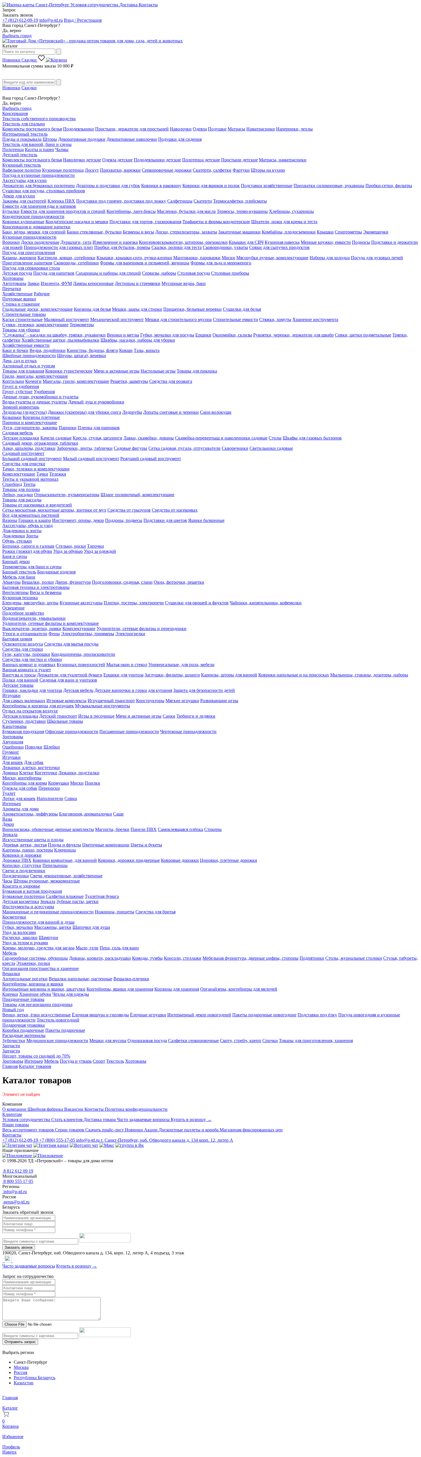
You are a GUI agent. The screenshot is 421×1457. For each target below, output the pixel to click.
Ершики (203, 334)
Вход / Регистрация (83, 20)
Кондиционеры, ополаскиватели (83, 654)
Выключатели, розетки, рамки (31, 628)
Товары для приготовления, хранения (316, 1040)
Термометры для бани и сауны (32, 566)
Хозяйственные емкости (26, 345)
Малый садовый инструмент (91, 458)
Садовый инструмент (23, 453)
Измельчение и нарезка (115, 242)
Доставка (129, 4)
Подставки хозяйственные (266, 185)
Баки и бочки (15, 350)
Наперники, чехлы (294, 128)
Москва (21, 1367)
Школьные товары (65, 721)
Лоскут (92, 170)
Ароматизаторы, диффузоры (30, 813)
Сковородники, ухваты (225, 247)
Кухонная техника (20, 597)
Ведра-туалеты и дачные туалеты (34, 401)
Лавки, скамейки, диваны (148, 437)
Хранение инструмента (315, 319)
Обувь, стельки (17, 541)
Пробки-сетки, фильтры (388, 185)
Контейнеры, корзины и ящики (32, 983)
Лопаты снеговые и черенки (171, 412)
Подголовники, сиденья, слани (122, 582)
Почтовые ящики (19, 298)
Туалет (8, 793)
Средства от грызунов (129, 510)
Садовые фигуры (130, 448)
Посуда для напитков (53, 273)
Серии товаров (70, 1129)
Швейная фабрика (45, 1109)
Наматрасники (260, 128)
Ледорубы (132, 412)
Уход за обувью (68, 551)
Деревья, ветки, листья (24, 844)
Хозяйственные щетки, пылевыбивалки (60, 340)
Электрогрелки (130, 633)
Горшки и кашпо (34, 520)
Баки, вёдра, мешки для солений (34, 231)
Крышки (325, 231)
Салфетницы (179, 201)
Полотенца (13, 149)
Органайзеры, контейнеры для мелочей (238, 989)
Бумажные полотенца (23, 896)
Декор (8, 824)
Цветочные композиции (105, 844)
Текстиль (115, 1061)
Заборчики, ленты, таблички (85, 448)
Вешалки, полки (38, 582)
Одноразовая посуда (147, 1040)
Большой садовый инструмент (32, 458)
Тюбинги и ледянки (195, 716)
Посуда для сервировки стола (31, 268)
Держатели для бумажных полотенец (38, 185)
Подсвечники (15, 875)
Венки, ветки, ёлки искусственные (36, 1014)
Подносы (361, 242)
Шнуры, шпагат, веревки (81, 355)
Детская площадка (20, 716)
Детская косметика (20, 901)
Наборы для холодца (330, 257)
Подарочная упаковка (23, 1025)
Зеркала (9, 834)
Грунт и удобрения (20, 386)
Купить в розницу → (191, 1119)
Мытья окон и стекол (126, 664)
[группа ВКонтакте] (129, 1145)
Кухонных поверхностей (81, 664)
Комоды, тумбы (147, 958)
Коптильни (13, 381)
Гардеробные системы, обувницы (35, 958)
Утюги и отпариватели (24, 633)
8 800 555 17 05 (17, 1181)
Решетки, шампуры (129, 381)
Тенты (29, 484)
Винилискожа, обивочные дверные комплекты (48, 829)
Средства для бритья (155, 911)
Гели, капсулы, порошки (26, 654)
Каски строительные (22, 319)
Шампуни (48, 937)
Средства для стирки (22, 649)
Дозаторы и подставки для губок (108, 185)
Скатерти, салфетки (212, 170)
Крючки (10, 994)
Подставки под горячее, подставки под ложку (121, 201)
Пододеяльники (78, 128)
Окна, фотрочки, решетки (179, 582)
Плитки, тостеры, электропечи (134, 602)
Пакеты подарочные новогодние (264, 1014)
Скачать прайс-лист (105, 1129)
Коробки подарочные (23, 1030)
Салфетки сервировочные (193, 1040)
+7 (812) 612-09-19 (20, 20)
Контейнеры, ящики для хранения (119, 989)
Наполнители (50, 798)
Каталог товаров (35, 1066)
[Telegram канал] (51, 1145)
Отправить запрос (20, 1342)
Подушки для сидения (180, 139)
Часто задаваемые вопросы (144, 1119)
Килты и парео (39, 149)
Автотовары (14, 283)
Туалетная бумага (102, 896)
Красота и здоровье (21, 886)
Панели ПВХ (144, 829)
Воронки (11, 242)
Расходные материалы (24, 1035)
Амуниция (12, 741)
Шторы (50, 139)
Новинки (11, 60)
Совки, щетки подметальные (363, 334)
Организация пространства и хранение (40, 968)
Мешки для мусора (107, 1040)
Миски (228, 257)
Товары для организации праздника (37, 1004)
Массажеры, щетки (52, 927)
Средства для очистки (23, 463)
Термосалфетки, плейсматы (240, 201)
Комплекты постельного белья (32, 128)
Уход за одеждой (100, 551)
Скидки (29, 60)
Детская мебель (78, 690)
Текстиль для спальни (23, 123)
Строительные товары (24, 314)
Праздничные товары (23, 999)
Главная (10, 1066)
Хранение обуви (35, 994)
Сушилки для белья (242, 309)
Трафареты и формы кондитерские (216, 221)
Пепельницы (55, 865)
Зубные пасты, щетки (77, 901)
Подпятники (312, 958)
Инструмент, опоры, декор (78, 520)
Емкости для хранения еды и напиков (39, 206)
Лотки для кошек (19, 798)
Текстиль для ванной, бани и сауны (37, 144)
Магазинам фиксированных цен (251, 1129)
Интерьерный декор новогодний (199, 1014)
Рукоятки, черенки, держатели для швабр (293, 334)
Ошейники (13, 747)
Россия (20, 1372)
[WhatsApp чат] (84, 1145)
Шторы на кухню (268, 170)
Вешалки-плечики (131, 978)
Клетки (26, 772)
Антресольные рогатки (25, 978)
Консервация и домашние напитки (36, 226)
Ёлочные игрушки (148, 1014)
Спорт (99, 1061)
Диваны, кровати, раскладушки (100, 958)
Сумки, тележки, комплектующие (35, 324)
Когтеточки (46, 772)
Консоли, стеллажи (182, 958)
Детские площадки (20, 437)
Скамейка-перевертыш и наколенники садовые (221, 437)
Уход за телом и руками (25, 942)
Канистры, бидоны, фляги (92, 350)
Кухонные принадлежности (29, 237)
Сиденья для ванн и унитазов (68, 680)
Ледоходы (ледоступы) (24, 412)
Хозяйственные (17, 293)
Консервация (15, 113)
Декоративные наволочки (132, 139)
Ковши (126, 350)
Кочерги (33, 381)
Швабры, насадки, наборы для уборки (138, 340)
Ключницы (65, 850)
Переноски (49, 788)
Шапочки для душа (91, 927)
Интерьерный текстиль (25, 134)
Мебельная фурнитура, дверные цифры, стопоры (250, 958)
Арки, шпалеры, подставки (29, 448)
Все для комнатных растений (30, 515)
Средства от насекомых (175, 510)
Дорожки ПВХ (17, 860)
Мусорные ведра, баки (184, 283)
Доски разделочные (40, 242)
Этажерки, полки (33, 963)
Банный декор (16, 561)
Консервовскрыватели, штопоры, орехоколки (183, 242)
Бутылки (10, 211)
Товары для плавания (23, 371)
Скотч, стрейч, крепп (240, 1040)
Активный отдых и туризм (28, 365)
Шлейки (52, 747)
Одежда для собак (19, 788)
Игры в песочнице (96, 716)
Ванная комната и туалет (26, 669)
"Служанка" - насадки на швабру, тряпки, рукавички (54, 334)
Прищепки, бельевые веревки (192, 309)
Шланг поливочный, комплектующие (137, 494)
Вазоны (9, 520)
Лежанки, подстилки (78, 772)
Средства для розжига (170, 381)
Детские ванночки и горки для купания (133, 690)
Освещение (13, 607)
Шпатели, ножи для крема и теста (284, 221)
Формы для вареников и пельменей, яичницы (144, 262)
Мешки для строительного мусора (178, 319)
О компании (14, 1109)
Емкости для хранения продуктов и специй (63, 211)
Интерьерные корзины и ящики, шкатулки (43, 989)
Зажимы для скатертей (24, 201)
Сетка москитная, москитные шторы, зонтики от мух (54, 510)
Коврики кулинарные (23, 221)
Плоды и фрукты (64, 844)
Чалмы (61, 149)
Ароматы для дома (20, 808)
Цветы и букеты (146, 844)
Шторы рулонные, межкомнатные (46, 880)
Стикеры (213, 829)
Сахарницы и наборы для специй (108, 273)
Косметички (14, 916)
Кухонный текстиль (21, 165)
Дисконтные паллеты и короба (189, 1129)
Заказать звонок (19, 1247)
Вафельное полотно (21, 170)
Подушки (217, 128)
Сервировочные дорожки (167, 170)
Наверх (9, 1452)
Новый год (13, 1009)
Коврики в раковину (161, 185)
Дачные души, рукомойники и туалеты (40, 396)
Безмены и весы (138, 231)
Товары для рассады (22, 499)
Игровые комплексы (66, 700)
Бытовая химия (17, 638)
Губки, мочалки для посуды (167, 334)
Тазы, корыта (147, 350)
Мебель (9, 953)
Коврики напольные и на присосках (293, 674)
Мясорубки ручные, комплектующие (272, 257)
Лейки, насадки (17, 494)
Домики (10, 772)
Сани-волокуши (215, 412)
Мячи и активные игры (116, 371)
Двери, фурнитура (73, 582)
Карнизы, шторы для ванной (229, 674)
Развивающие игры (219, 700)
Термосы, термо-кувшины (242, 211)
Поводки (33, 747)
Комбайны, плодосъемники (289, 231)
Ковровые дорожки (180, 860)
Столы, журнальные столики (353, 958)
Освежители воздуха (22, 644)
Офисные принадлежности (71, 731)
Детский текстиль (19, 154)
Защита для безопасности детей (204, 690)
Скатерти (203, 201)
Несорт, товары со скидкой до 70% (36, 1056)
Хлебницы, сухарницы (291, 211)
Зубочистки (13, 1040)
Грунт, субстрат (17, 391)
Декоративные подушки (81, 139)
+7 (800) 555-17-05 (57, 1140)
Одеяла (200, 128)
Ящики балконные (206, 520)
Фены (54, 633)
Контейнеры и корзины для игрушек (38, 705)
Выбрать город (17, 35)
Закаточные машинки (239, 231)
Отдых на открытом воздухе (30, 710)
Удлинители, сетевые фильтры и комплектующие (50, 623)
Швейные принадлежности (29, 355)
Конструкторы (150, 700)
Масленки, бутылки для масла (186, 211)
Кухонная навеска (282, 242)
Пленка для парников (99, 427)
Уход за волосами (19, 932)
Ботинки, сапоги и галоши (28, 546)
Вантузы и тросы (19, 674)
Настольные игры (158, 371)
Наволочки (181, 128)
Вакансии (74, 1109)
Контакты (148, 4)
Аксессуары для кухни (24, 180)
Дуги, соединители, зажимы (30, 427)
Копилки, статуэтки (21, 865)
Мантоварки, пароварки (197, 257)
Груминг (10, 752)
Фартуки (241, 170)
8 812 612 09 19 (17, 1171)
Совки (70, 798)
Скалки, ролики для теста (177, 247)
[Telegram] (2, 1260)
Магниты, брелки (112, 829)
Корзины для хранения (176, 989)
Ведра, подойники (47, 350)
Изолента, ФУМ (56, 283)
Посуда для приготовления (28, 252)
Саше (118, 813)
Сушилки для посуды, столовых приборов (43, 190)
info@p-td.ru (51, 20)
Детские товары (18, 685)
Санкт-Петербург (52, 4)
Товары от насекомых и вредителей (37, 504)
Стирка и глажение (21, 304)
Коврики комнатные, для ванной (65, 860)
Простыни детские (239, 159)
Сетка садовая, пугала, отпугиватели (184, 448)
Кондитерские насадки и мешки (77, 221)
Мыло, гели (87, 947)
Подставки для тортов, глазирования (145, 221)
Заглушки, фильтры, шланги (172, 674)
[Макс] (106, 1145)
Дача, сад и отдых (19, 360)
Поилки (92, 783)
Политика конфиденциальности (136, 1109)
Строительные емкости (235, 319)
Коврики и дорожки (22, 855)
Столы (275, 437)
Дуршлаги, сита (75, 242)
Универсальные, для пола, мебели (181, 664)
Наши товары (15, 1124)
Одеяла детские (117, 159)
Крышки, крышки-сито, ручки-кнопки (134, 257)
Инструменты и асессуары (28, 906)
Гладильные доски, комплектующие (37, 309)
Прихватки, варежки (120, 170)
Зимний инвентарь (20, 407)
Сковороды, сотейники (76, 262)
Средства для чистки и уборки (32, 659)
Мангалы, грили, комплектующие (76, 381)
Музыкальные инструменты (102, 705)
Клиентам (12, 1114)
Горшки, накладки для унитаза (32, 690)
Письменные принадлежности (129, 731)
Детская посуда (17, 273)
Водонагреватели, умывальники (34, 618)
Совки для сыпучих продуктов (279, 247)
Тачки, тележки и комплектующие (36, 468)
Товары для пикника (197, 371)
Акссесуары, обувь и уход (27, 525)
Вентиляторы (15, 592)
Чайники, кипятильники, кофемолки (266, 602)
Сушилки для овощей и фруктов (197, 602)
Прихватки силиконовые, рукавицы (329, 185)
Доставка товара (100, 1119)
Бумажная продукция (23, 731)
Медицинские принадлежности (57, 1040)
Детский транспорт (58, 716)
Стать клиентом (67, 1119)
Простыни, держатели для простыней (132, 128)
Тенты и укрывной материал (30, 479)
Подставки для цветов (165, 520)
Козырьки (11, 417)
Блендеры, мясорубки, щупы (30, 602)
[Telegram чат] (17, 1145)
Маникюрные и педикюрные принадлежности (48, 911)
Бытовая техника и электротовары (36, 587)
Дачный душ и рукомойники (96, 401)
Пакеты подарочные (65, 1030)
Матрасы (236, 128)
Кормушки (58, 783)
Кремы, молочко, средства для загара (38, 947)
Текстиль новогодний (58, 1019)
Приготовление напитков (27, 262)
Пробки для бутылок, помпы (122, 247)
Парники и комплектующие (29, 422)
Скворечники (235, 448)
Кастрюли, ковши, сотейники (66, 257)
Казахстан (24, 1382)
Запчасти (11, 1045)
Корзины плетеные (41, 417)
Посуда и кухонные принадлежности (38, 175)
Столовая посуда (193, 273)
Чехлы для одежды (70, 994)
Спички (270, 1040)
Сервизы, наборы (159, 273)
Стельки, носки (71, 546)
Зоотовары (12, 736)
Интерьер (11, 803)
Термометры (82, 324)
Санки (169, 716)
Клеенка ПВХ (61, 201)
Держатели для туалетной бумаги (69, 674)
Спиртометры (348, 231)
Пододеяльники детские (157, 159)
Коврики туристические (69, 371)
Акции (151, 1129)
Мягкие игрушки (182, 700)
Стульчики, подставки (24, 721)
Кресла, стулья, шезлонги (97, 437)
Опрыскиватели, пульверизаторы (66, 494)
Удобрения (44, 391)
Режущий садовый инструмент (150, 458)
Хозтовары (12, 278)
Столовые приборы (230, 273)
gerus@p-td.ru (15, 1201)
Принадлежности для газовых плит (58, 247)
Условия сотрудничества (94, 4)
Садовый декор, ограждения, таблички (40, 443)
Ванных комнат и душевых (29, 664)
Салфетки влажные (65, 896)
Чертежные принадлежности (188, 731)
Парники (67, 427)
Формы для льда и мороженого (220, 262)
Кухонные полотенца (63, 170)
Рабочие (42, 293)
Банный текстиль (19, 571)
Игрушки (11, 695)
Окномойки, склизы (232, 334)
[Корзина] (56, 60)
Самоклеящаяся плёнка (180, 829)
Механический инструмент (117, 319)
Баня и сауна (14, 556)
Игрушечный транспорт (111, 700)
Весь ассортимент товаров (28, 1129)
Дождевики (13, 535)
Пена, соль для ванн (119, 947)
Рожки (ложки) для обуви (27, 551)
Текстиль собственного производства (39, 118)
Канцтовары (14, 726)
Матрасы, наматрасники (282, 159)
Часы (7, 880)
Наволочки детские (82, 159)
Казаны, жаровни (19, 257)
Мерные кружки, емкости (326, 242)
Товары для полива (21, 489)
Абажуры (11, 582)
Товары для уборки (21, 329)
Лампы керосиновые (93, 283)
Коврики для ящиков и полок (211, 185)
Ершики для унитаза (123, 674)
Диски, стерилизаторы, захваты (186, 231)
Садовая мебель (17, 432)
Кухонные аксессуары (81, 602)
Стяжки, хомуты (275, 319)
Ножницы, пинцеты (114, 911)
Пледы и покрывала (22, 139)
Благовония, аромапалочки (85, 813)
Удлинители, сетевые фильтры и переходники (141, 628)
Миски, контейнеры (22, 777)
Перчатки (11, 288)
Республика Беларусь (34, 1377)
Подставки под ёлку (317, 1014)
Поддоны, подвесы (123, 520)
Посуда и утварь (76, 1061)
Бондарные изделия (56, 571)
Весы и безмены (46, 592)
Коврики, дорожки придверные (129, 860)
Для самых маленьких (23, 700)
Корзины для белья (92, 309)
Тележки (57, 474)
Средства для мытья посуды (71, 644)
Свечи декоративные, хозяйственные (66, 875)
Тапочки (95, 546)
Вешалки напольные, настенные (80, 978)
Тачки (42, 474)
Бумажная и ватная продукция (32, 891)
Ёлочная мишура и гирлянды (100, 1014)
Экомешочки (375, 231)
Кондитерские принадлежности (33, 216)
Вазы (7, 819)
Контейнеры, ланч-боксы (131, 211)
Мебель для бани (18, 577)
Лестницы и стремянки (137, 283)
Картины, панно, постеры (27, 850)
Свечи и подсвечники (23, 870)
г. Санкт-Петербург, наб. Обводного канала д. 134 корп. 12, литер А (167, 1140)
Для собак (34, 762)
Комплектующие (18, 474)
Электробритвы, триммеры (87, 633)
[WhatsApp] (4, 1260)
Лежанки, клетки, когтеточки (31, 767)
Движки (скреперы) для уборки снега (84, 412)
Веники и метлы (123, 334)
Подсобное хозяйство (23, 613)
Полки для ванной (20, 680)
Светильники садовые (271, 448)
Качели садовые (56, 437)
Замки (33, 283)
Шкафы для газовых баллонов (312, 437)
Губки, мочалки (17, 927)
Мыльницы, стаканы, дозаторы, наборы (369, 674)
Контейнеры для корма (24, 783)
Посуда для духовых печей (377, 257)
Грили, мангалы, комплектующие (35, 376)
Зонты (32, 535)
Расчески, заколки (20, 937)
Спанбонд (12, 484)
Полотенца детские (201, 159)
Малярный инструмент (66, 319)
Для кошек (12, 762)
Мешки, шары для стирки (137, 309)
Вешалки (11, 973)
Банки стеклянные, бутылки (94, 231)
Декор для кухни (18, 195)
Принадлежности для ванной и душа (38, 922)
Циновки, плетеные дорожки (228, 860)
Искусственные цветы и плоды (33, 839)
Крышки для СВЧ (246, 242)
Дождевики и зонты (22, 530)
